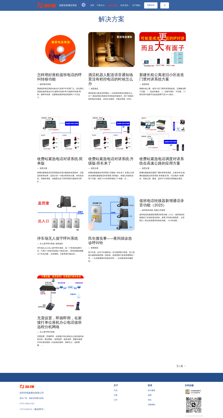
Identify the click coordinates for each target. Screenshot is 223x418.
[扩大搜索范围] (164, 5)
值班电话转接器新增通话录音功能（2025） (161, 202)
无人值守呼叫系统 (47, 243)
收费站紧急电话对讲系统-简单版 (60, 161)
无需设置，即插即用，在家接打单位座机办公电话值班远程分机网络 (59, 322)
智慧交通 (43, 168)
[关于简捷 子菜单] (140, 5)
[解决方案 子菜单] (117, 5)
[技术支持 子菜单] (129, 5)
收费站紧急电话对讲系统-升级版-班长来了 (111, 161)
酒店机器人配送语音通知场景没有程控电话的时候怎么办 (110, 79)
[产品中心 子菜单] (105, 5)
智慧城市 (145, 84)
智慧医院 (94, 248)
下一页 (181, 366)
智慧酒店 (94, 88)
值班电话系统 (45, 84)
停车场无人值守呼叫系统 (57, 238)
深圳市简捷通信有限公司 (32, 392)
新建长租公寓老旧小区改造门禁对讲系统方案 (161, 77)
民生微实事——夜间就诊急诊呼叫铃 (110, 240)
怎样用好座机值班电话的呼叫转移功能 (59, 77)
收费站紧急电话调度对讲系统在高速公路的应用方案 (161, 161)
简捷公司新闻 (159, 210)
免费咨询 (150, 5)
